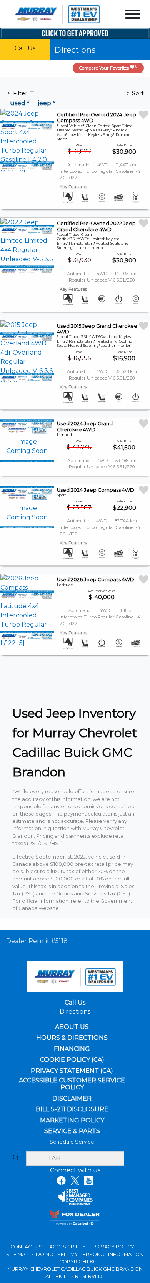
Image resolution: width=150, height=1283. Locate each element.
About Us (72, 1027)
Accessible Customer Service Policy (72, 1084)
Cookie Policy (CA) (72, 1059)
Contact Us (26, 1247)
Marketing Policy (72, 1120)
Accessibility (68, 1247)
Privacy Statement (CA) (72, 1071)
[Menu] (132, 15)
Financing (72, 1049)
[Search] (15, 1158)
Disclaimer (72, 1098)
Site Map (18, 1254)
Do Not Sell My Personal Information (89, 1254)
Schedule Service (72, 1142)
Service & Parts (72, 1131)
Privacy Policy (114, 1247)
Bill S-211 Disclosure (72, 1109)
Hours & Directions (72, 1037)
